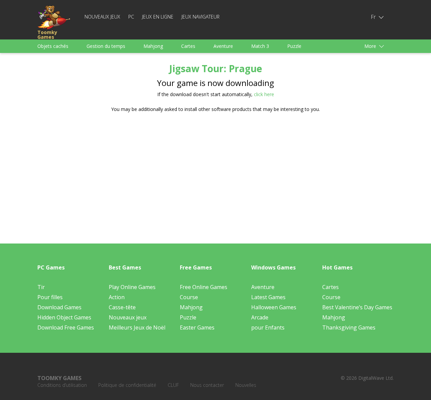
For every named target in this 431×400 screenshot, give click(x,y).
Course (189, 297)
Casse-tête (122, 307)
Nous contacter (207, 385)
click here (264, 94)
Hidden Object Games (64, 317)
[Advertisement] (151, 170)
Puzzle (294, 46)
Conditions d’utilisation (62, 385)
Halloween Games (273, 307)
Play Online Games (132, 287)
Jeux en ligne (157, 16)
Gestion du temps (106, 46)
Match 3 (260, 46)
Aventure (223, 46)
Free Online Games (203, 287)
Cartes (188, 46)
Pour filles (50, 297)
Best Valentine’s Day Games (357, 307)
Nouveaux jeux (102, 16)
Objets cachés (52, 46)
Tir (41, 287)
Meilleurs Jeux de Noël (137, 327)
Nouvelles (245, 385)
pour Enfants (268, 327)
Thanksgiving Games (348, 327)
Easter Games (197, 327)
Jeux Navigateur (200, 16)
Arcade (259, 317)
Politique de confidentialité (127, 385)
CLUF (173, 385)
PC (131, 16)
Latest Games (268, 297)
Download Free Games (65, 327)
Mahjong (153, 46)
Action (117, 297)
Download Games (59, 307)
